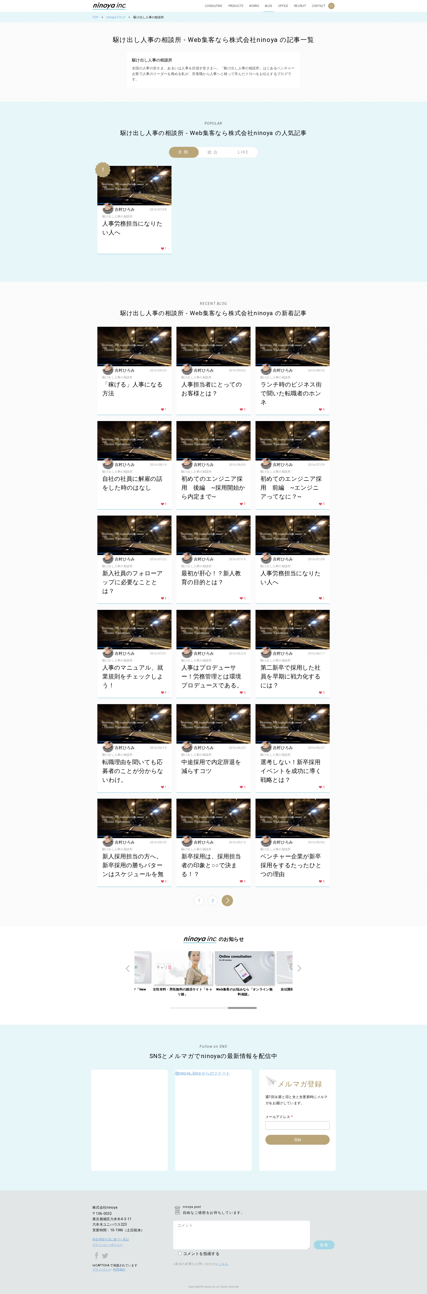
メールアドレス (279, 1117)
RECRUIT (300, 6)
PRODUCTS (235, 6)
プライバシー (101, 1269)
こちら (223, 1264)
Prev (127, 968)
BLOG (268, 6)
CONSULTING (213, 6)
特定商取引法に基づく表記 (110, 1239)
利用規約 (119, 1269)
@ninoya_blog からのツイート (202, 1073)
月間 (184, 152)
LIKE (243, 152)
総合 (213, 152)
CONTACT (318, 6)
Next (299, 968)
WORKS (254, 6)
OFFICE (283, 6)
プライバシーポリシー (107, 1245)
